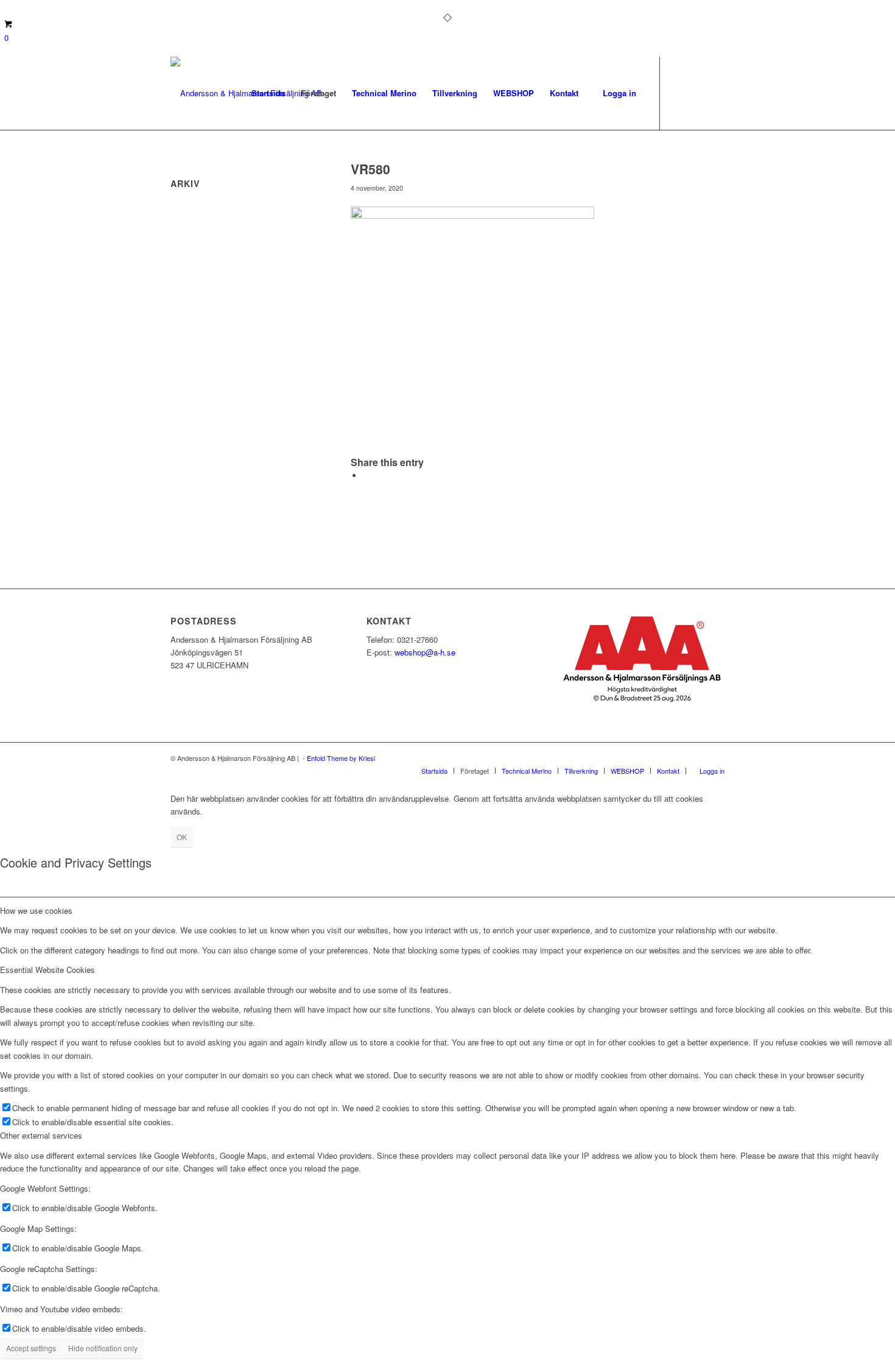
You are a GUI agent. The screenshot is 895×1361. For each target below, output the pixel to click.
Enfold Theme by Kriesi (341, 758)
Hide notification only (103, 1348)
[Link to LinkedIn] (715, 92)
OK (182, 837)
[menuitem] (268, 93)
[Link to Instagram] (697, 92)
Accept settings (31, 1348)
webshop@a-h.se (425, 652)
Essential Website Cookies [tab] (47, 969)
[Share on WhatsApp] (366, 475)
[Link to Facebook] (679, 92)
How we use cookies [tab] (36, 910)
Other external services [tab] (41, 1135)
